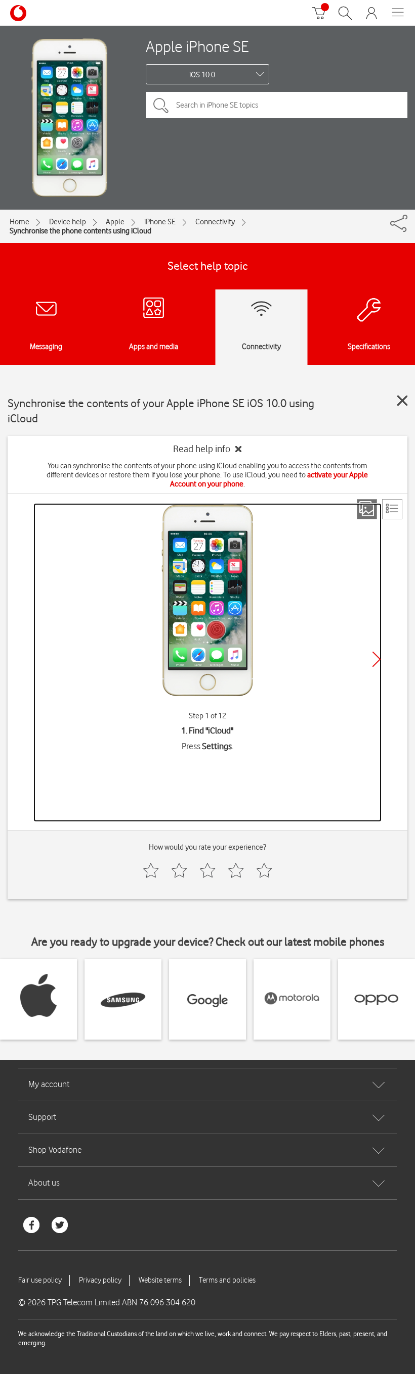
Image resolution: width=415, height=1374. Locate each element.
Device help (67, 221)
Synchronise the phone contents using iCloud (80, 230)
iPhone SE (160, 221)
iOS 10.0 (202, 74)
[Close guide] (402, 401)
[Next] (376, 659)
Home (19, 221)
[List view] (392, 509)
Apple (115, 221)
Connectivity (215, 221)
